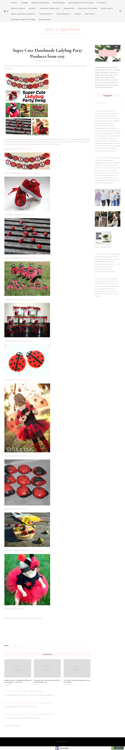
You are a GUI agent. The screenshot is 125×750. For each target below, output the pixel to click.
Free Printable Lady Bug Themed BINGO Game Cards (20, 703)
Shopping (42, 46)
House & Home (106, 8)
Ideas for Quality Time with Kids (81, 2)
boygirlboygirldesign (33, 173)
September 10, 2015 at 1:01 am (35, 691)
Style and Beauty (63, 14)
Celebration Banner (26, 149)
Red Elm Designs (33, 456)
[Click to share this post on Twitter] (15, 646)
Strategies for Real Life (49, 8)
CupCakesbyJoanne (24, 341)
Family (13, 2)
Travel (77, 14)
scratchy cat (30, 214)
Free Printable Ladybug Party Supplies (15, 691)
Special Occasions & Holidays (22, 14)
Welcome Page (44, 19)
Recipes (32, 8)
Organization (69, 8)
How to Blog (90, 14)
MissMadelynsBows (36, 550)
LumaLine (26, 509)
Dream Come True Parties (36, 258)
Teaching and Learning (40, 2)
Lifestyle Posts (45, 14)
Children (24, 2)
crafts (35, 46)
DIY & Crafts (102, 2)
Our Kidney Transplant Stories (23, 19)
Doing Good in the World (87, 8)
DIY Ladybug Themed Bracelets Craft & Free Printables (21, 714)
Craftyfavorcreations (28, 299)
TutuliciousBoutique (24, 380)
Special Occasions (55, 46)
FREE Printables (59, 2)
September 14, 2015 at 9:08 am (45, 703)
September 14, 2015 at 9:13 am (46, 714)
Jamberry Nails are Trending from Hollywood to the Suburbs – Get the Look (17, 681)
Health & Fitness (17, 8)
